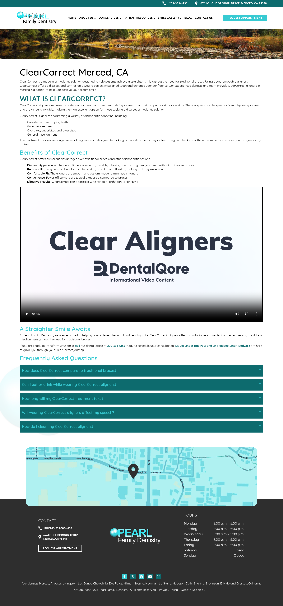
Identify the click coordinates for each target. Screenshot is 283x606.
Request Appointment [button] (245, 17)
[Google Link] (141, 576)
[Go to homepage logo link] (135, 535)
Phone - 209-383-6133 (58, 528)
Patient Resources (138, 17)
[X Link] (133, 576)
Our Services (109, 17)
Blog (188, 17)
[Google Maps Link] (141, 476)
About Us (86, 17)
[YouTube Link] (150, 576)
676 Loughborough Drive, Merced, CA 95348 (233, 3)
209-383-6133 (178, 3)
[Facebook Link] (124, 576)
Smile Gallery (168, 17)
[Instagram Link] (158, 576)
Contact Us (204, 17)
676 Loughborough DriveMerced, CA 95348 (61, 536)
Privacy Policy (168, 589)
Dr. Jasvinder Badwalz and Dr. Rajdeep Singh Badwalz (212, 345)
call (77, 345)
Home (72, 17)
